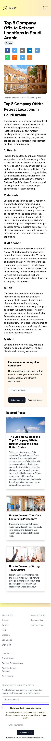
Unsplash (37, 98)
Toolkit (5, 625)
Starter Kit (6, 645)
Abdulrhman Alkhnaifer (21, 98)
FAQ (4, 630)
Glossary (6, 635)
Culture (8, 43)
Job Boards (7, 640)
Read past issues (35, 400)
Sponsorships (36, 620)
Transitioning (7, 676)
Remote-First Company (12, 663)
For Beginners (8, 658)
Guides (5, 620)
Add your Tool (36, 625)
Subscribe (16, 400)
